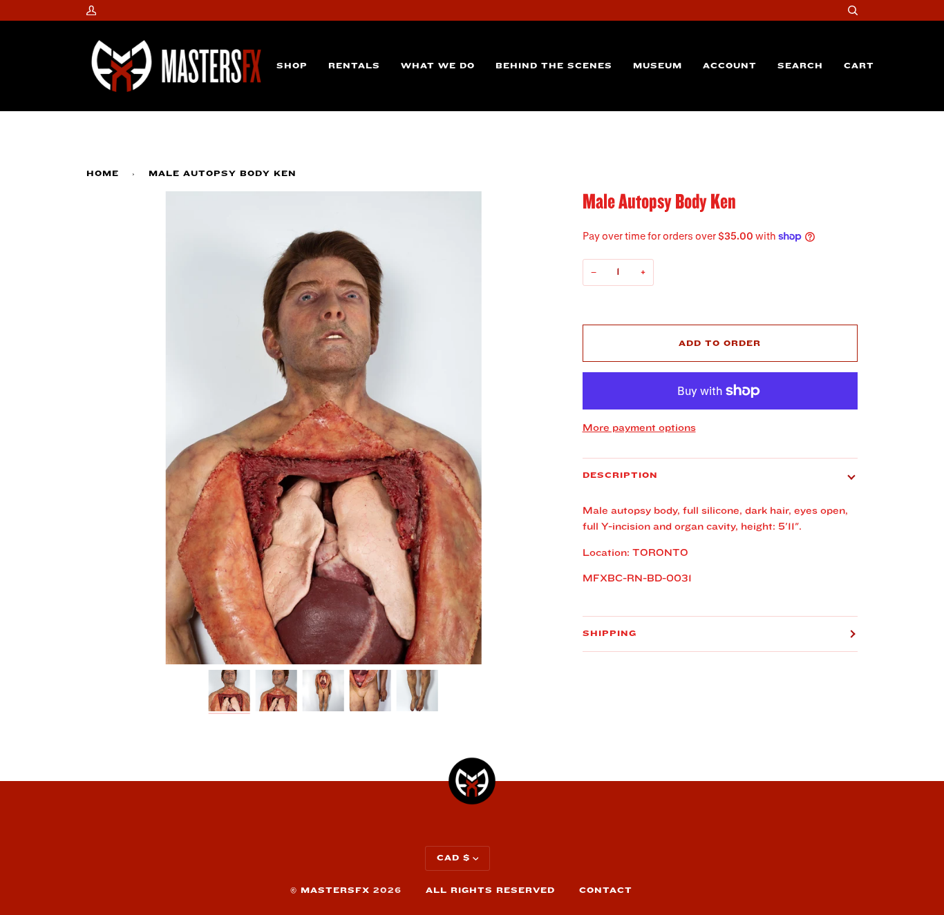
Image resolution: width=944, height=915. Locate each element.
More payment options (639, 428)
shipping (609, 633)
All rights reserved (490, 890)
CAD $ (453, 858)
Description (620, 475)
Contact (605, 890)
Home (102, 173)
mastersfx (335, 890)
